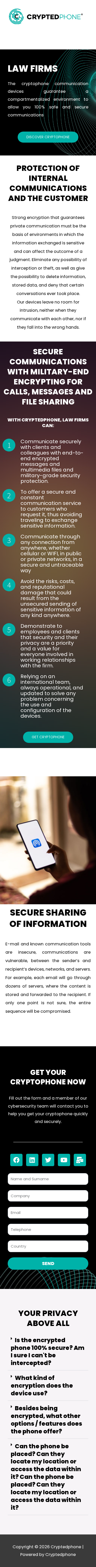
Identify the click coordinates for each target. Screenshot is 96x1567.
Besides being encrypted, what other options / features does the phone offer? (46, 1419)
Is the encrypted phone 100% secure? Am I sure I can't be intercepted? (47, 1351)
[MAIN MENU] (48, 38)
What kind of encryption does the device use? (42, 1385)
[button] (48, 1352)
